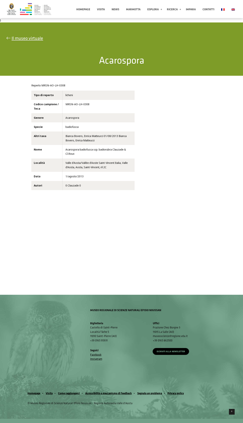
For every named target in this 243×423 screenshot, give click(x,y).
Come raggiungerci (69, 393)
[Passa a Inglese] (233, 9)
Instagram (96, 359)
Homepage (83, 9)
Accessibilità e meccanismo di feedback (108, 393)
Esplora (153, 9)
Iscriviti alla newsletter (171, 351)
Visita (101, 9)
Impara (191, 9)
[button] (161, 9)
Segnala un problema (149, 393)
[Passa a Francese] (223, 9)
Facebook (95, 354)
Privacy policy (175, 393)
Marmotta (133, 9)
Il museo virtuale (27, 38)
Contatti (208, 9)
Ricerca (172, 9)
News (115, 9)
